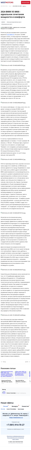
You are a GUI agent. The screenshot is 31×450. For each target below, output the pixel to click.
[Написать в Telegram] (9, 432)
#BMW (3, 22)
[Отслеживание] (19, 448)
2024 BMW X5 (10, 34)
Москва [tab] (3, 409)
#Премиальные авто (7, 24)
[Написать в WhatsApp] (17, 432)
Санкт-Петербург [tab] (11, 409)
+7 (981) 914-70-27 (15, 424)
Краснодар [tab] (21, 409)
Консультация (25, 2)
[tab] (4, 406)
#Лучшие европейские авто (14, 22)
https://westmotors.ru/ (16, 417)
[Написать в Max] (21, 432)
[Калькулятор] (12, 448)
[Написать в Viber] (13, 432)
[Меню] (4, 448)
